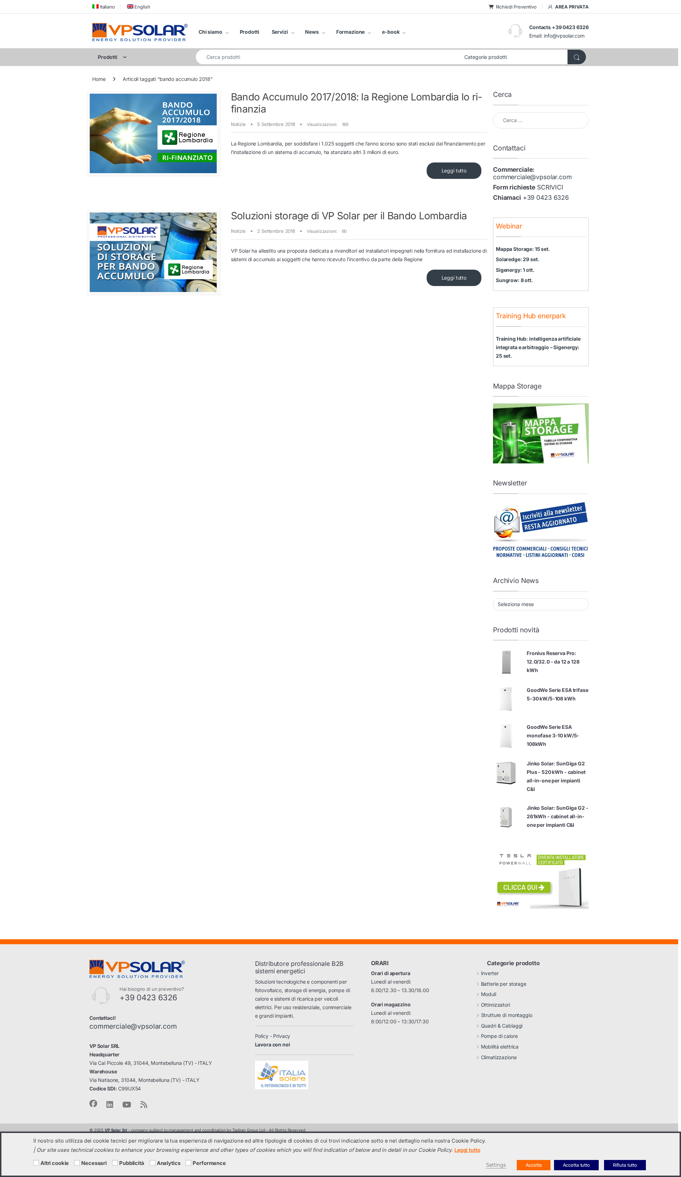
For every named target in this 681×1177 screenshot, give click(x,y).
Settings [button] (496, 1165)
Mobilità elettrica (500, 1047)
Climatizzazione (499, 1057)
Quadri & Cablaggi (502, 1026)
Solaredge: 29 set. (517, 259)
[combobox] (328, 57)
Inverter (490, 973)
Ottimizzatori (495, 1005)
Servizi (280, 32)
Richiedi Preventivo (516, 7)
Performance (209, 1163)
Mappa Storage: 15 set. (523, 249)
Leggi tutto (454, 170)
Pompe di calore (499, 1036)
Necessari (94, 1163)
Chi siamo (210, 32)
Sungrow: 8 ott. (514, 280)
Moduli (488, 994)
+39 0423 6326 (546, 197)
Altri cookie (54, 1163)
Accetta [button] (534, 1165)
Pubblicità (131, 1163)
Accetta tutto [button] (576, 1165)
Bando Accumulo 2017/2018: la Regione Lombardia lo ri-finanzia (356, 103)
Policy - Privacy (272, 1036)
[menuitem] (103, 6)
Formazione (350, 32)
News (312, 32)
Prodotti (249, 32)
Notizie (238, 124)
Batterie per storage (503, 984)
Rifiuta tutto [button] (625, 1165)
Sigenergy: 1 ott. (515, 270)
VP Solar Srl (116, 1130)
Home (98, 79)
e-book (390, 32)
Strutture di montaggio (506, 1015)
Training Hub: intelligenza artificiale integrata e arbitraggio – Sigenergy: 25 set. (538, 347)
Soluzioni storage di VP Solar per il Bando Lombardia (349, 216)
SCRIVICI (550, 187)
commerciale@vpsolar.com (532, 177)
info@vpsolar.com (564, 36)
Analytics (169, 1163)
